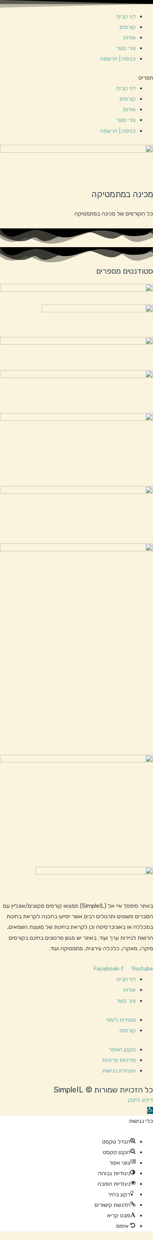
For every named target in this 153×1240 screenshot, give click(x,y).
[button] (76, 78)
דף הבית (126, 16)
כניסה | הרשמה (118, 58)
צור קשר (126, 48)
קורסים (128, 26)
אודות (129, 37)
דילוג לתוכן (140, 1099)
